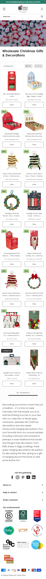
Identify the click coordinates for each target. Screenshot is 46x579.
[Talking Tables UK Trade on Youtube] (28, 477)
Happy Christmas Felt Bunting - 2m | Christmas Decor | (34, 254)
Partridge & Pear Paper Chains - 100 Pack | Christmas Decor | (34, 215)
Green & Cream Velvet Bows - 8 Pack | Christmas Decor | (34, 175)
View (12, 105)
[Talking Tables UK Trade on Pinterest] (23, 477)
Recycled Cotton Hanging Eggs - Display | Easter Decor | (34, 95)
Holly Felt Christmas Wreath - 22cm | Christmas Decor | (34, 294)
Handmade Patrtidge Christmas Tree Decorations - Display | (11, 135)
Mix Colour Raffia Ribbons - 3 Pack (12, 95)
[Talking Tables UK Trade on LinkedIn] (34, 477)
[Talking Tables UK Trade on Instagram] (17, 477)
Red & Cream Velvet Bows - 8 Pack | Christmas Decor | (11, 294)
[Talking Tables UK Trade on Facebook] (12, 477)
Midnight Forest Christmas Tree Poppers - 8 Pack (11, 374)
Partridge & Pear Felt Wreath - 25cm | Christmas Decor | (12, 215)
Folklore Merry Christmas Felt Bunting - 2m (34, 374)
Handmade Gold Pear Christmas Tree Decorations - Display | (34, 135)
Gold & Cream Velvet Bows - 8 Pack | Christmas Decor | (12, 175)
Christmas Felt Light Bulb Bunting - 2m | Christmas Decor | (34, 334)
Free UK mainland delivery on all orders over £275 (23, 2)
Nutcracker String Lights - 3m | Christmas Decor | (11, 334)
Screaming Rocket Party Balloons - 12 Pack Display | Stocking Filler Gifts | (12, 254)
